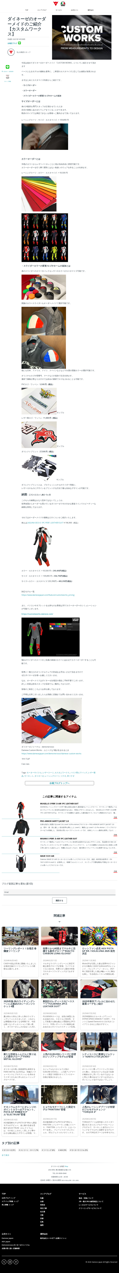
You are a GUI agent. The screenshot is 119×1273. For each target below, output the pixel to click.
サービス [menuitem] (59, 10)
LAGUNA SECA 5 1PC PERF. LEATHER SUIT (45, 522)
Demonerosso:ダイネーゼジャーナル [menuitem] (16, 1245)
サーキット (29, 776)
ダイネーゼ (39, 776)
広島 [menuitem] (41, 1222)
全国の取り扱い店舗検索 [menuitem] (11, 1248)
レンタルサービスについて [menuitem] (88, 1205)
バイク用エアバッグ (78, 772)
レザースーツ (48, 772)
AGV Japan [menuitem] (6, 1241)
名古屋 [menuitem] (42, 1211)
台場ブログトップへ (59, 783)
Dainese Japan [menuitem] (7, 1238)
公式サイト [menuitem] (74, 10)
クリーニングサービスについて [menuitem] (90, 1208)
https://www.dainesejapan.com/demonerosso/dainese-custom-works (51, 753)
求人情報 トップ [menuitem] (8, 1205)
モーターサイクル (34, 772)
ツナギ (63, 776)
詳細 (115, 817)
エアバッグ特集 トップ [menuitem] (10, 1201)
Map (66, 1166)
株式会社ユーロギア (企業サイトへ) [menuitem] (53, 1238)
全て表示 (5, 1155)
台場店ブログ (12, 43)
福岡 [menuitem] (41, 1225)
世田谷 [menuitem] (42, 1205)
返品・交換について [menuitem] (86, 1198)
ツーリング (49, 1150)
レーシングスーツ (52, 776)
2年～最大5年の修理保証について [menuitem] (91, 1201)
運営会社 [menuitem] (91, 10)
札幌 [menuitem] (41, 1198)
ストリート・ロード (29, 1150)
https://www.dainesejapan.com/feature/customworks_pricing (47, 595)
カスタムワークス (62, 772)
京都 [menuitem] (41, 1218)
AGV (63, 1150)
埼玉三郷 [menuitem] (43, 1208)
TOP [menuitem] (26, 10)
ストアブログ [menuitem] (41, 10)
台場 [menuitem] (41, 1201)
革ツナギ (70, 776)
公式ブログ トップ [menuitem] (8, 1198)
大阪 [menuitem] (41, 1215)
